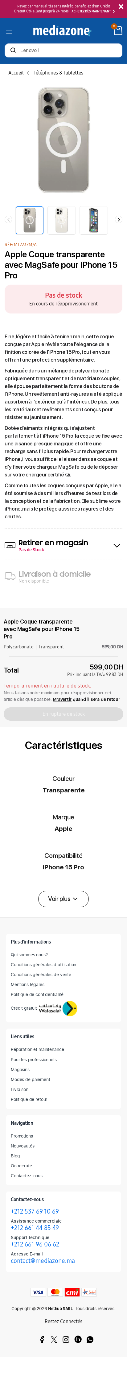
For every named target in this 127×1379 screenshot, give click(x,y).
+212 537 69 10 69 (35, 1211)
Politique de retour (29, 1099)
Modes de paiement (30, 1079)
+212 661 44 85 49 (35, 1228)
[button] (63, 899)
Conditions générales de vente (41, 974)
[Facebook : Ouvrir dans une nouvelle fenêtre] (42, 1339)
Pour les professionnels (34, 1059)
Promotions (22, 1136)
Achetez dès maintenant (91, 11)
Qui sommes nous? (29, 955)
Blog (15, 1156)
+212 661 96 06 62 (35, 1244)
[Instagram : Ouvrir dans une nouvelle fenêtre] (66, 1339)
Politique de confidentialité (37, 994)
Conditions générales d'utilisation (43, 964)
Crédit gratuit (24, 1008)
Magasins (20, 1069)
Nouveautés (23, 1146)
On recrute (21, 1166)
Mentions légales (27, 984)
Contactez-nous (27, 1175)
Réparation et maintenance (37, 1049)
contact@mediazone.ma (43, 1261)
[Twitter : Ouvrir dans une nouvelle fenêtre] (54, 1339)
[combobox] (63, 51)
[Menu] (9, 30)
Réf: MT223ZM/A (21, 244)
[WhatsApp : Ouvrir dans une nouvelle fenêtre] (90, 1339)
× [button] (121, 7)
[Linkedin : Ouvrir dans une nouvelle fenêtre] (78, 1339)
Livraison (19, 1089)
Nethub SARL (60, 1308)
